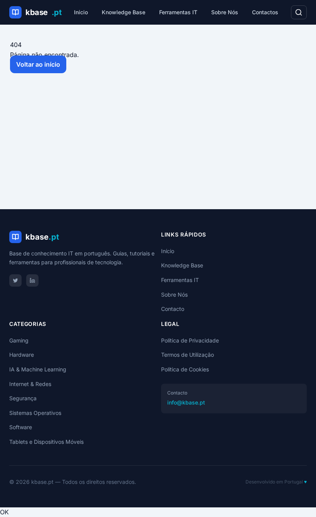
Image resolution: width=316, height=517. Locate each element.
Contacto (172, 309)
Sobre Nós (224, 12)
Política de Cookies (185, 369)
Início (81, 12)
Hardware (21, 354)
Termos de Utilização (187, 354)
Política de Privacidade (190, 340)
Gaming (19, 340)
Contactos (265, 12)
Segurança (23, 398)
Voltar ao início (38, 64)
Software (20, 427)
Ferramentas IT (178, 12)
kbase (43, 12)
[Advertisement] (158, 143)
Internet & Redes (30, 384)
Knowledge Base (123, 12)
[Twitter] (15, 280)
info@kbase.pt (186, 402)
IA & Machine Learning (37, 369)
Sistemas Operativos (35, 413)
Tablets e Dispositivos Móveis (46, 441)
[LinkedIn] (32, 280)
